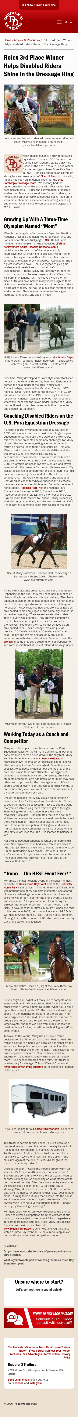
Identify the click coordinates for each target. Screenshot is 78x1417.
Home (7, 40)
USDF (47, 240)
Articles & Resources (27, 40)
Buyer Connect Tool (49, 1350)
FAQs (32, 1350)
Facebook (17, 1383)
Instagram (36, 1383)
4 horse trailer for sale (46, 1128)
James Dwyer (66, 357)
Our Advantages (32, 1354)
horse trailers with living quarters (23, 1066)
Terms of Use (52, 1354)
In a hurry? (39, 4)
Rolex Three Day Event (32, 884)
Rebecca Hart (29, 487)
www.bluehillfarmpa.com (18, 1228)
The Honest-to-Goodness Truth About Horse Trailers (39, 1347)
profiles (8, 641)
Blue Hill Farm (49, 176)
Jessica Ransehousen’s (44, 246)
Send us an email (18, 1379)
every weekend (51, 758)
